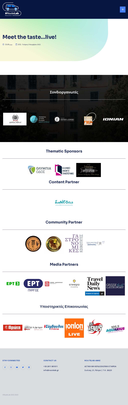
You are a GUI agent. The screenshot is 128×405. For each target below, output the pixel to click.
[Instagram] (10, 367)
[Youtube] (16, 367)
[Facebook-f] (4, 367)
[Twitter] (22, 367)
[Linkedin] (28, 367)
